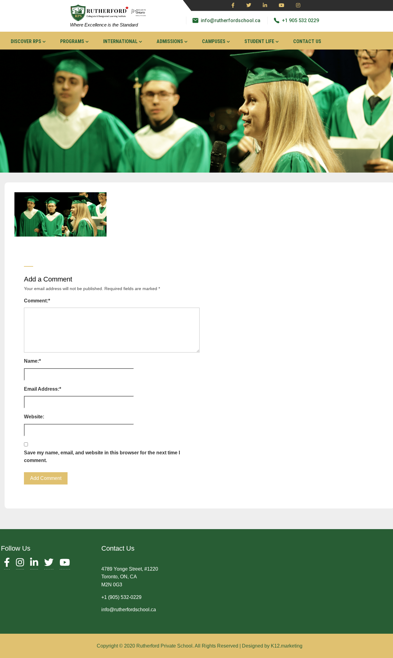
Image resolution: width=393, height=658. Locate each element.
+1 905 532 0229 (300, 20)
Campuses (213, 41)
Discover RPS (26, 41)
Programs (72, 41)
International (120, 41)
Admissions (170, 41)
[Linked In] (265, 6)
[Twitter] (248, 6)
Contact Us (307, 41)
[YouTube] (65, 564)
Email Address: (42, 389)
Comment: (37, 300)
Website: (34, 416)
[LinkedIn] (34, 564)
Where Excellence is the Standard (104, 24)
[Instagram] (298, 6)
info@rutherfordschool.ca (230, 20)
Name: (32, 361)
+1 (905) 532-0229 (121, 597)
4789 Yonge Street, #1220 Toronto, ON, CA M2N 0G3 (129, 576)
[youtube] (281, 6)
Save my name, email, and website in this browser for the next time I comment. (102, 456)
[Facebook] (233, 6)
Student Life (259, 41)
